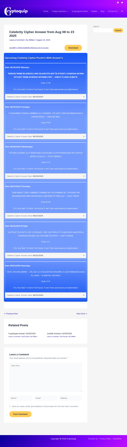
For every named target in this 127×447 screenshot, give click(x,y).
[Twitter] (122, 2)
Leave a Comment (17, 40)
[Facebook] (118, 2)
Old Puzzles (25, 336)
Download (73, 48)
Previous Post (11, 314)
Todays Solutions (59, 11)
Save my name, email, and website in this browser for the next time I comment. (45, 406)
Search (96, 26)
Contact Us (112, 11)
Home (45, 11)
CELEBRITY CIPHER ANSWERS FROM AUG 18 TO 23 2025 (29, 48)
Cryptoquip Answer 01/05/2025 (22, 333)
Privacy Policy (105, 439)
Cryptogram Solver (80, 11)
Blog (102, 11)
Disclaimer (117, 439)
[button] (67, 11)
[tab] (45, 97)
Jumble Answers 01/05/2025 (59, 333)
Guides (94, 11)
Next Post (82, 314)
